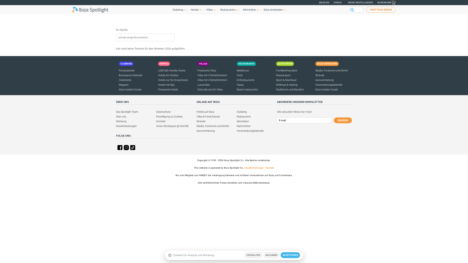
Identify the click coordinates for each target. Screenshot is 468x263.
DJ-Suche (122, 29)
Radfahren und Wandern (290, 89)
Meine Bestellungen (360, 2)
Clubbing (242, 111)
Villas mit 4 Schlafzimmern (212, 80)
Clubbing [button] (178, 9)
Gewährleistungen (126, 126)
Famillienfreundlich (286, 70)
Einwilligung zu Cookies (169, 116)
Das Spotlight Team (127, 111)
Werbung (121, 121)
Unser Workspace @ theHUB (172, 126)
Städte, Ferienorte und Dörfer (331, 70)
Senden (343, 120)
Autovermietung (324, 80)
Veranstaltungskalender (329, 84)
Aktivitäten (243, 121)
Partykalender (127, 70)
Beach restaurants (247, 89)
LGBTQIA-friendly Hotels (171, 70)
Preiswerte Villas (206, 70)
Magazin (324, 2)
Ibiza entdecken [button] (273, 9)
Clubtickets (125, 80)
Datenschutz (163, 111)
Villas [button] (209, 9)
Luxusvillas (203, 84)
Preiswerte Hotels (168, 89)
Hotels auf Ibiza (205, 111)
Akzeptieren (290, 255)
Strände (319, 75)
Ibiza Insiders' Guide (130, 89)
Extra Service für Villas (209, 89)
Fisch (240, 75)
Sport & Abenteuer (286, 80)
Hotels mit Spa (166, 84)
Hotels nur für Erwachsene (173, 80)
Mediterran (243, 70)
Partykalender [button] (381, 9)
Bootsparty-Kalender (130, 75)
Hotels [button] (195, 9)
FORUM (337, 2)
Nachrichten (244, 126)
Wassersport (283, 75)
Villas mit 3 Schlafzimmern (212, 75)
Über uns (121, 116)
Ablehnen (271, 255)
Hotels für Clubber (168, 75)
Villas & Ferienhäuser (208, 116)
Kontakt (160, 121)
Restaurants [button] (227, 9)
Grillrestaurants (245, 80)
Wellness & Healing (286, 84)
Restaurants (244, 116)
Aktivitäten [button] (249, 9)
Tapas (240, 84)
